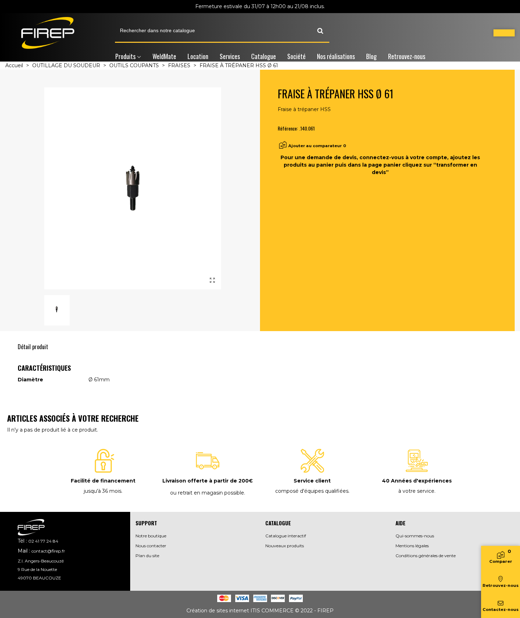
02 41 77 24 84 (43, 541)
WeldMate (164, 56)
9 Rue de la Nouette (37, 569)
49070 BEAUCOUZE (39, 578)
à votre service (416, 491)
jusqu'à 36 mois (102, 491)
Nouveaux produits (284, 545)
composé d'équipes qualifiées (311, 491)
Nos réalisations (336, 56)
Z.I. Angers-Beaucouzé (41, 561)
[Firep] (47, 33)
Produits (125, 56)
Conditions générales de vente (425, 555)
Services (230, 56)
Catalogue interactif (285, 535)
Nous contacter (150, 545)
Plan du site (147, 555)
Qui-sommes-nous (414, 535)
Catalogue (263, 56)
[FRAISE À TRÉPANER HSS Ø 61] (212, 280)
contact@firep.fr (48, 551)
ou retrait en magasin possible (207, 493)
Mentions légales (412, 545)
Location (197, 56)
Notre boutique (150, 535)
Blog (371, 56)
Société (296, 56)
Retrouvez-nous (406, 56)
